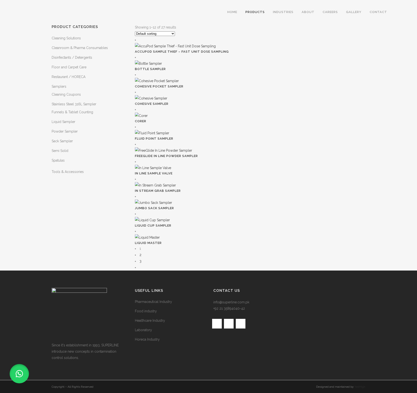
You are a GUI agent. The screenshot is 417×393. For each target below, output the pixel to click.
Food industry (146, 311)
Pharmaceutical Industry (153, 302)
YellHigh (359, 386)
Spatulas (58, 160)
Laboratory (143, 330)
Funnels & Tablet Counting (72, 112)
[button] (19, 373)
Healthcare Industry (150, 320)
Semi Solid (60, 151)
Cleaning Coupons (66, 94)
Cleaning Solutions (66, 38)
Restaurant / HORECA (68, 77)
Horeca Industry (147, 339)
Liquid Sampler (63, 122)
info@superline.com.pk (231, 302)
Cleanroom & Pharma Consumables (80, 48)
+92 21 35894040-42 (229, 308)
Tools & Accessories (68, 172)
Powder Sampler (65, 131)
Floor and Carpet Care (69, 67)
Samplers (59, 86)
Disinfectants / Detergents (72, 57)
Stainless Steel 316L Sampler (74, 104)
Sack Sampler (62, 141)
